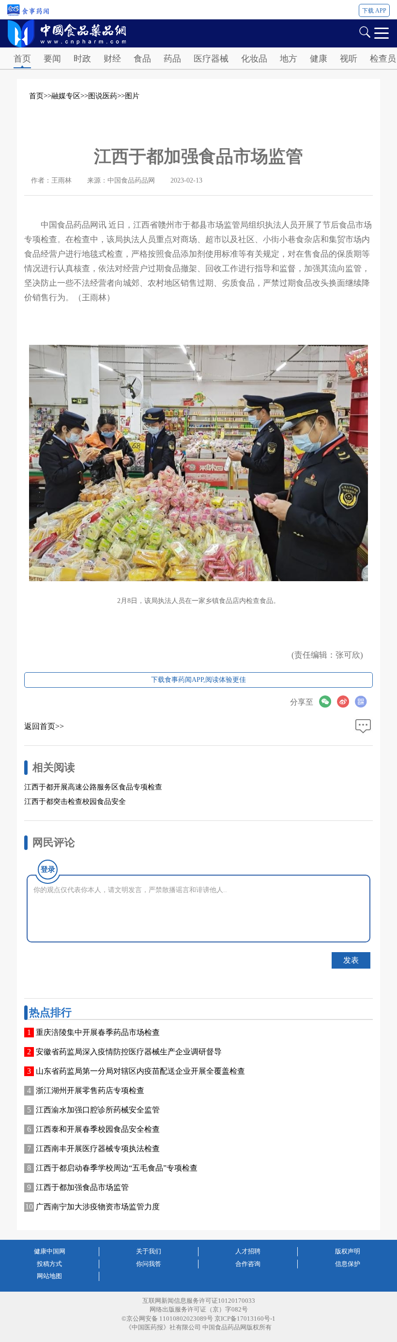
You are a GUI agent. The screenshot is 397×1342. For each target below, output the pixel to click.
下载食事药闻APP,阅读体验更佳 (198, 679)
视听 (348, 58)
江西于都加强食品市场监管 (82, 1187)
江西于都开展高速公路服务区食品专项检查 (93, 787)
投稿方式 (49, 1263)
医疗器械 (211, 58)
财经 (112, 58)
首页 (22, 58)
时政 (82, 58)
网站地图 (49, 1276)
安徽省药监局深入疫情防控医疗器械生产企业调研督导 (129, 1052)
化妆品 (254, 58)
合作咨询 (247, 1263)
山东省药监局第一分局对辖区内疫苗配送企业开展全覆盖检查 (140, 1071)
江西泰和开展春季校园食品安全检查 (98, 1129)
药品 (172, 58)
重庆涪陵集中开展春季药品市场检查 (98, 1032)
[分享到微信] (328, 701)
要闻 (52, 58)
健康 (318, 58)
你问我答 (148, 1263)
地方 (288, 58)
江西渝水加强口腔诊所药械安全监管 (98, 1110)
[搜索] (364, 31)
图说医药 (102, 96)
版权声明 (347, 1251)
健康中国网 (49, 1251)
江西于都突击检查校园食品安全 (75, 801)
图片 (132, 96)
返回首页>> (44, 726)
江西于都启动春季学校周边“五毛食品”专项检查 (117, 1168)
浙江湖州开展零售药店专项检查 (90, 1090)
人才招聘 (247, 1251)
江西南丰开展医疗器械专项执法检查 (98, 1148)
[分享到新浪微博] (346, 701)
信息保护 (347, 1263)
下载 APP (374, 10)
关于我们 (148, 1251)
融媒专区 (65, 96)
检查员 (383, 58)
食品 (142, 58)
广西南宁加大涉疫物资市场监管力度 (98, 1207)
